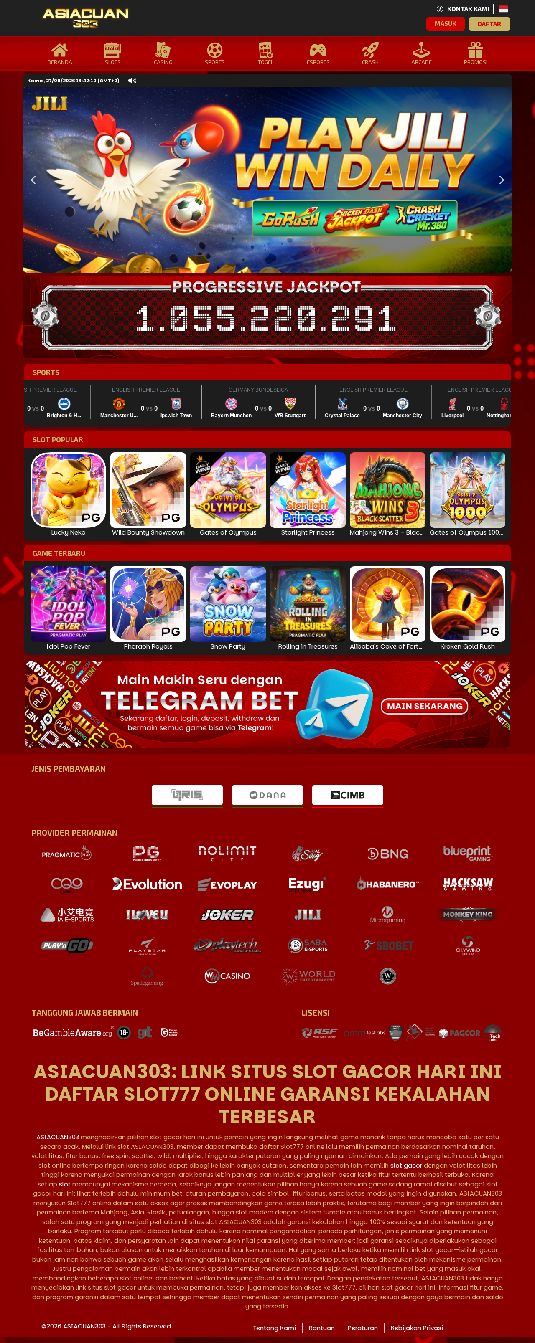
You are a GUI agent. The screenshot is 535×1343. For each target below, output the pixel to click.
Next (499, 180)
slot (65, 1184)
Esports (318, 62)
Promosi (475, 62)
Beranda (60, 62)
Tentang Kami (274, 1327)
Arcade (421, 62)
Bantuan (322, 1327)
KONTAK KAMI (468, 9)
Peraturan (363, 1327)
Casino (163, 62)
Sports (215, 62)
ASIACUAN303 (57, 1137)
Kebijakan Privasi (417, 1327)
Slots (113, 62)
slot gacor (406, 1165)
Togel (265, 62)
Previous (31, 180)
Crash (370, 62)
